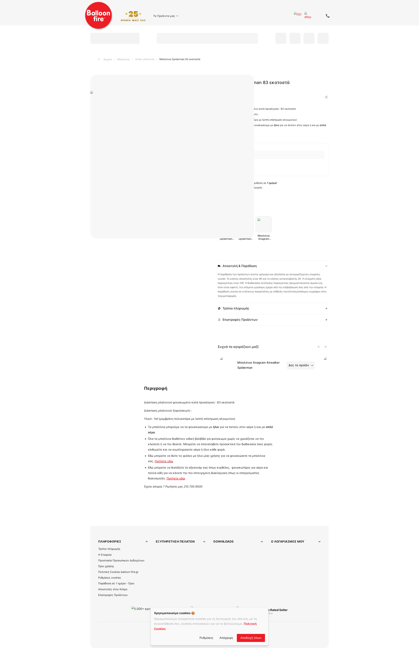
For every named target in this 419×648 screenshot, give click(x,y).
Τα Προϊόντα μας (164, 16)
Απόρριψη (226, 637)
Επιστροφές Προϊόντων (113, 595)
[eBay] (308, 16)
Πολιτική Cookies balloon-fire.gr (118, 572)
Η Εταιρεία (104, 554)
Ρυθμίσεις (206, 637)
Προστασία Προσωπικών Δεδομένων (121, 560)
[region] (145, 156)
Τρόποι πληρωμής (109, 548)
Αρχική (107, 59)
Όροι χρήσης (106, 566)
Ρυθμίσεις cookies (109, 577)
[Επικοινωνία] (327, 15)
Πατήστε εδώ (164, 461)
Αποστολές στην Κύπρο (113, 589)
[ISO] (298, 16)
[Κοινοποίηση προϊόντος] (326, 97)
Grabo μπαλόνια (145, 59)
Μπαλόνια (123, 59)
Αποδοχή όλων (250, 637)
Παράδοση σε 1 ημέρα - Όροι (116, 583)
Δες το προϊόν (299, 365)
